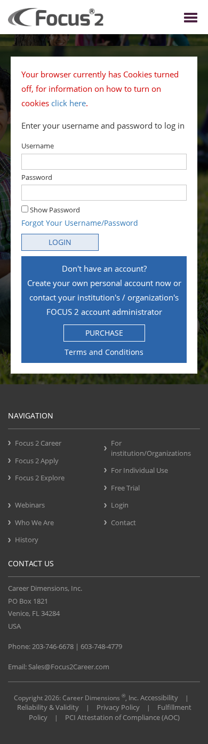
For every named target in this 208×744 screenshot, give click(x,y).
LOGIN (60, 242)
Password (36, 177)
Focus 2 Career (38, 443)
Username (37, 146)
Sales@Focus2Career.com (68, 666)
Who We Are (34, 522)
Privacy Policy (118, 707)
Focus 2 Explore (40, 477)
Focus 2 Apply (37, 460)
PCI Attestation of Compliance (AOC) (122, 717)
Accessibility (159, 697)
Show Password (54, 210)
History (26, 539)
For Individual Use (139, 470)
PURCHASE (104, 333)
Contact (123, 522)
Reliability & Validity (48, 707)
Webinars (30, 505)
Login (120, 505)
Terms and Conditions (104, 352)
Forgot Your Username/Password (79, 223)
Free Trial (125, 488)
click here (68, 103)
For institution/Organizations (151, 448)
